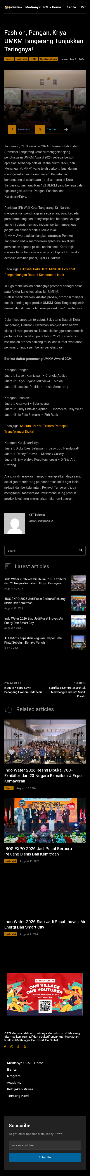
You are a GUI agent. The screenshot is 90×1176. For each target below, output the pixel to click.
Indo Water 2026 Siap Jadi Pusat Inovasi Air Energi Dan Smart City (33, 620)
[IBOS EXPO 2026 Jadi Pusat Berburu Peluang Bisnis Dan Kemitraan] (78, 602)
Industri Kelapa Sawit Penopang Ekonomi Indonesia (23, 690)
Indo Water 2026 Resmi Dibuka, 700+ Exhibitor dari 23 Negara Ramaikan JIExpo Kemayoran (35, 581)
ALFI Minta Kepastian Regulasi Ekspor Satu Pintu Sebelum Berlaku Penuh (33, 640)
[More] (66, 129)
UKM (33, 59)
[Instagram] (11, 1046)
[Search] (81, 551)
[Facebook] (5, 1046)
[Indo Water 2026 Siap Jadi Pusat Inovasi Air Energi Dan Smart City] (78, 622)
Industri (21, 59)
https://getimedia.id (41, 521)
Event (9, 59)
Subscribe (45, 1157)
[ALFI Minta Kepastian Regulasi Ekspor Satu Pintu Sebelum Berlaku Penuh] (78, 642)
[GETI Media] (14, 523)
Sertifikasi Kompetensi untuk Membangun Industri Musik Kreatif (67, 692)
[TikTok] (18, 1046)
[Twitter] (25, 1046)
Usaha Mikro (48, 59)
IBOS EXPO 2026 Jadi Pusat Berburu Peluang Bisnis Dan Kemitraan (35, 601)
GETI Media (37, 515)
